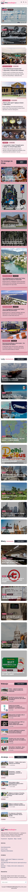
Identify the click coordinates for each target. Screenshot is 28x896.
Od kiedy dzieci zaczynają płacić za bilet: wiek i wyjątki (13, 673)
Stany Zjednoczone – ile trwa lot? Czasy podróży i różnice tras (12, 415)
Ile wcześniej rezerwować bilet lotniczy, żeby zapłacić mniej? (11, 597)
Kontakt (20, 838)
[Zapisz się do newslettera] (25, 882)
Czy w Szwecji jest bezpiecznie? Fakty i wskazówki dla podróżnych (13, 242)
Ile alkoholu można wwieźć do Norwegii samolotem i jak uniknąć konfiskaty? (17, 698)
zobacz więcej (21, 162)
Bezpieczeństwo (7, 66)
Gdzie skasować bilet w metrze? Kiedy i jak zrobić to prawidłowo (12, 616)
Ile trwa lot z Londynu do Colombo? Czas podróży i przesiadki (13, 379)
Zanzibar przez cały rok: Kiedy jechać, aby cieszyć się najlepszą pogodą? (17, 740)
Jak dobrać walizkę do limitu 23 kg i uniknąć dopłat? (13, 12)
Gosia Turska (4, 849)
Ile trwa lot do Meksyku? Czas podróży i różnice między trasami (12, 396)
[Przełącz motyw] (26, 2)
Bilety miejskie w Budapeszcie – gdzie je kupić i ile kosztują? (12, 645)
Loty (4, 376)
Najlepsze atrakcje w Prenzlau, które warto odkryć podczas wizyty (16, 794)
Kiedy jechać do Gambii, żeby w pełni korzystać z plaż (17, 715)
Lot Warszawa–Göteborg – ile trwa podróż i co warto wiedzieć (13, 439)
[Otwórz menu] (21, 2)
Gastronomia (6, 100)
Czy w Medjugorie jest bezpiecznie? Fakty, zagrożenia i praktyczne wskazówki (13, 279)
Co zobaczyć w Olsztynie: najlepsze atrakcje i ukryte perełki (15, 814)
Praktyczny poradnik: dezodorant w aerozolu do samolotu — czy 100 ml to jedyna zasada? (17, 707)
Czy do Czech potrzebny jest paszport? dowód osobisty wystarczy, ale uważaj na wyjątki (12, 177)
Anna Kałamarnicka (5, 847)
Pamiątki (5, 142)
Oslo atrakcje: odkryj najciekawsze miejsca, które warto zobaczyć (16, 783)
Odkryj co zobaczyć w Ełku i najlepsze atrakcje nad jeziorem (17, 804)
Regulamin (10, 838)
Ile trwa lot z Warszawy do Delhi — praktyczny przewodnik (13, 460)
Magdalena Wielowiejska (7, 851)
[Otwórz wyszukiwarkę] (23, 2)
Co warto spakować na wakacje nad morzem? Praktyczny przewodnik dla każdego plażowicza (17, 732)
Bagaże (4, 9)
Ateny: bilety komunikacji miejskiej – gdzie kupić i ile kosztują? (13, 561)
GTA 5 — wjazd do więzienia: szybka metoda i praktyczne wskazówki (16, 690)
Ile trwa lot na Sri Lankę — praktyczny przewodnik (14, 496)
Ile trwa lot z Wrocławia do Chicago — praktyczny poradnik (14, 514)
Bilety (4, 558)
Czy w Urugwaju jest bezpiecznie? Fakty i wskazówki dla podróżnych (13, 309)
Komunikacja (6, 340)
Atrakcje (3, 767)
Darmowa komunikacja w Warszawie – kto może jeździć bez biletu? (13, 343)
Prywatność (4, 838)
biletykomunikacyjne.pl (12, 886)
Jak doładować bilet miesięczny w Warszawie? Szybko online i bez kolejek (13, 580)
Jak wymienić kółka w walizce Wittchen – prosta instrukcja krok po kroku (14, 33)
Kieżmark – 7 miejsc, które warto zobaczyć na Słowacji (12, 225)
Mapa (15, 838)
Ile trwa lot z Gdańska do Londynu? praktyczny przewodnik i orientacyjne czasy (14, 476)
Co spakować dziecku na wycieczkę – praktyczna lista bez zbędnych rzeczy (14, 206)
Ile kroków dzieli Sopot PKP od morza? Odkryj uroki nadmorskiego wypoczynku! (16, 723)
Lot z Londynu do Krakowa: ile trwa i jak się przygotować (13, 530)
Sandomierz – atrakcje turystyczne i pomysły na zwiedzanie (15, 773)
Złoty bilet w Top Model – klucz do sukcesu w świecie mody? (17, 747)
